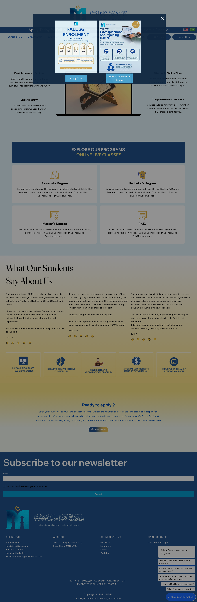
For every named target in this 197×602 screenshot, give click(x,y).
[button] (162, 18)
